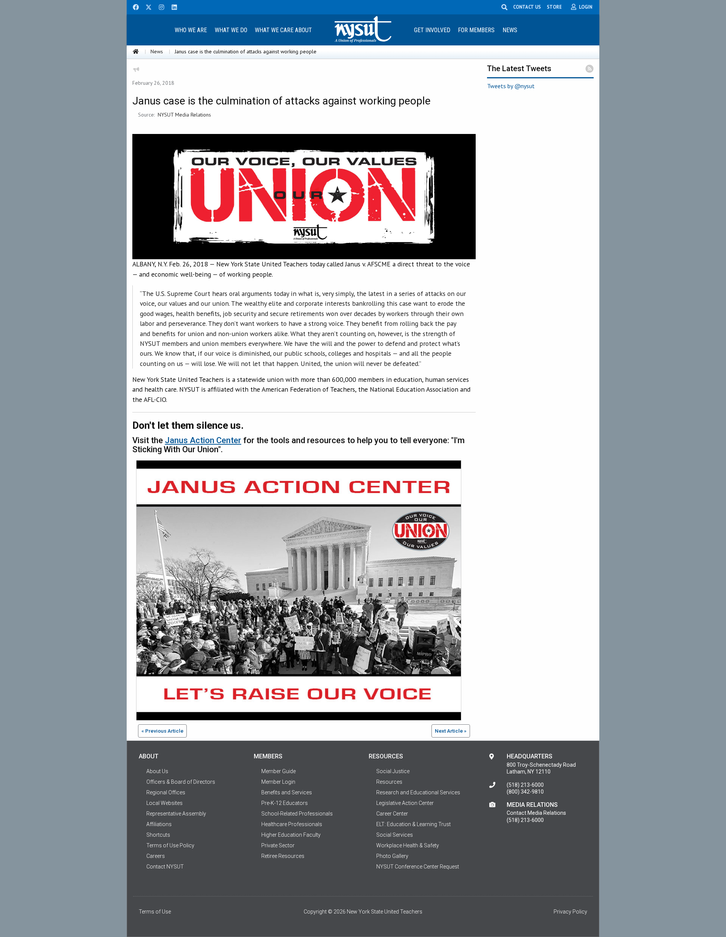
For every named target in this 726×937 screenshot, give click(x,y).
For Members (476, 30)
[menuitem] (191, 29)
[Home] (136, 51)
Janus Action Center (203, 440)
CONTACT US (527, 7)
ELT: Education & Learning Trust (413, 824)
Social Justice (393, 771)
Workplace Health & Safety (407, 845)
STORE (554, 7)
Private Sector (278, 845)
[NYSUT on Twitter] (146, 6)
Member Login (278, 782)
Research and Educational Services (418, 792)
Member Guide (278, 771)
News (510, 30)
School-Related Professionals (297, 814)
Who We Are (191, 30)
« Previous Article (162, 731)
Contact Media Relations (536, 813)
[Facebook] (133, 6)
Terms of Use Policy (170, 845)
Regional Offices (165, 792)
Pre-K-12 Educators (284, 803)
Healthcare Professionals (291, 824)
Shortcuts (158, 835)
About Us (157, 771)
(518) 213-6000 (525, 785)
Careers (155, 856)
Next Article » (451, 731)
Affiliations (159, 824)
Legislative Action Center (405, 803)
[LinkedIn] (172, 6)
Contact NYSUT (165, 867)
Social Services (394, 835)
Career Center (392, 814)
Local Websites (164, 803)
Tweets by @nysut (511, 86)
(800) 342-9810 (525, 792)
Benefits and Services (286, 792)
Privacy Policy (570, 912)
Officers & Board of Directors (180, 782)
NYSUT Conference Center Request (417, 867)
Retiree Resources (282, 856)
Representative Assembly (176, 814)
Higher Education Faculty (291, 835)
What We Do (231, 30)
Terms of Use (155, 912)
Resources (389, 782)
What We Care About (283, 30)
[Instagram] (159, 6)
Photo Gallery (392, 856)
